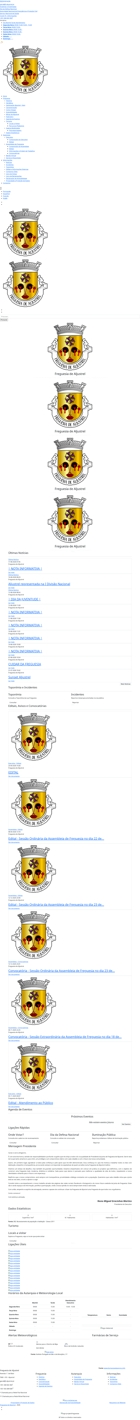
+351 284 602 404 (6, 18)
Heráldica (9, 103)
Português (7, 191)
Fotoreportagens (15, 130)
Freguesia (6, 98)
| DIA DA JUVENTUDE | (24, 599)
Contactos (6, 183)
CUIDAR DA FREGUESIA (24, 664)
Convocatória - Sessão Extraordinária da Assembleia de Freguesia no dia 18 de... (65, 1037)
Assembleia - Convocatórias (18, 962)
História (9, 101)
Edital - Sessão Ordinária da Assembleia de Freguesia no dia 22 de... (56, 838)
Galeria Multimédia (13, 128)
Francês (6, 196)
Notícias (9, 162)
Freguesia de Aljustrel (8, 1405)
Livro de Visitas (11, 174)
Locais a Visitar (14, 124)
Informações (7, 160)
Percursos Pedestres (16, 126)
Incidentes (10, 165)
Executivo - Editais (14, 763)
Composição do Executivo (18, 140)
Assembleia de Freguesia (15, 144)
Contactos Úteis (12, 172)
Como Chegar (11, 110)
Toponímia (10, 167)
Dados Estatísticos (12, 133)
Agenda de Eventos (13, 119)
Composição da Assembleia (19, 146)
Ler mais (11, 572)
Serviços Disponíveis (13, 158)
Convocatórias (14, 153)
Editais (11, 142)
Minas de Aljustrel (12, 114)
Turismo (9, 121)
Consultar (13, 702)
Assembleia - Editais (15, 829)
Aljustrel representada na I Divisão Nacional (39, 584)
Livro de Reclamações (14, 176)
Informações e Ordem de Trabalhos (22, 151)
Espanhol (6, 194)
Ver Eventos (126, 1124)
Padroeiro (9, 117)
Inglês (5, 198)
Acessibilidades (11, 112)
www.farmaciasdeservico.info (114, 1368)
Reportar (75, 702)
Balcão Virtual (11, 156)
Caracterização (11, 108)
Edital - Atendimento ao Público (30, 1103)
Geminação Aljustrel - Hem (15, 105)
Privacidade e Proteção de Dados (18, 181)
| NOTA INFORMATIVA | (25, 568)
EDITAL (13, 772)
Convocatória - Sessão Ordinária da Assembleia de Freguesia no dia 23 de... (61, 971)
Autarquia (6, 135)
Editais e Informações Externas (17, 169)
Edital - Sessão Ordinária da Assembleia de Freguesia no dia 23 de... (56, 904)
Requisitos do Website (117, 1403)
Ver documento (14, 776)
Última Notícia (13, 559)
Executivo (9, 137)
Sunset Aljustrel (19, 677)
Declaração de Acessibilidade (16, 178)
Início (5, 96)
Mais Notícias (125, 684)
